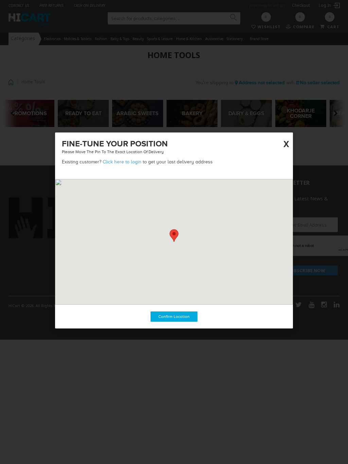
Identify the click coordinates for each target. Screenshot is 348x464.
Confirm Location (174, 316)
